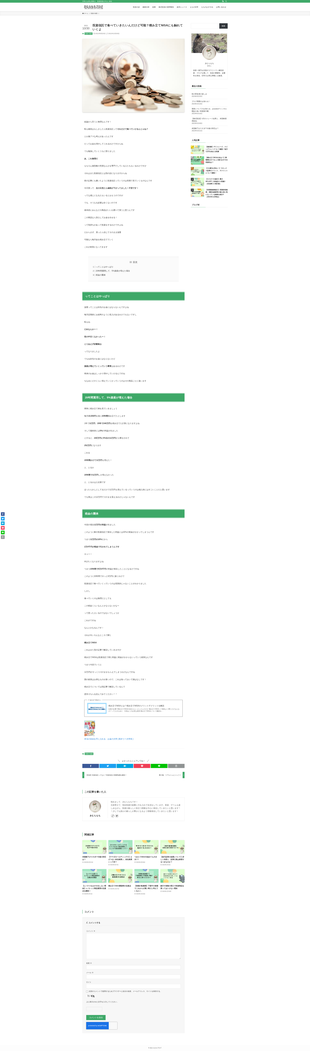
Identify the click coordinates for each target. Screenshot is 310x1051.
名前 (89, 963)
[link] (112, 815)
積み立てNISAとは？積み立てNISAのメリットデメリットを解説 (136, 706)
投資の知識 (88, 33)
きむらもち (95, 815)
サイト (88, 982)
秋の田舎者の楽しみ (199, 95)
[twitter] (116, 815)
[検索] (226, 1)
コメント (90, 931)
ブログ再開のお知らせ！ (201, 102)
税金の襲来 (101, 275)
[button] (90, 766)
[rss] (223, 1)
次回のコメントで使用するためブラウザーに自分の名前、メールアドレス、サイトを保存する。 (125, 991)
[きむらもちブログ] (93, 7)
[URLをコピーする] (176, 766)
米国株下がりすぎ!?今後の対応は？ (205, 129)
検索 (223, 26)
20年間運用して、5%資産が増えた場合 (113, 271)
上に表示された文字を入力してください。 (102, 1002)
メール (89, 973)
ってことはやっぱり (104, 267)
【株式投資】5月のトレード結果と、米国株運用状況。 (209, 121)
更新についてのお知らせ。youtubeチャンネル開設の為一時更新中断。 (209, 111)
